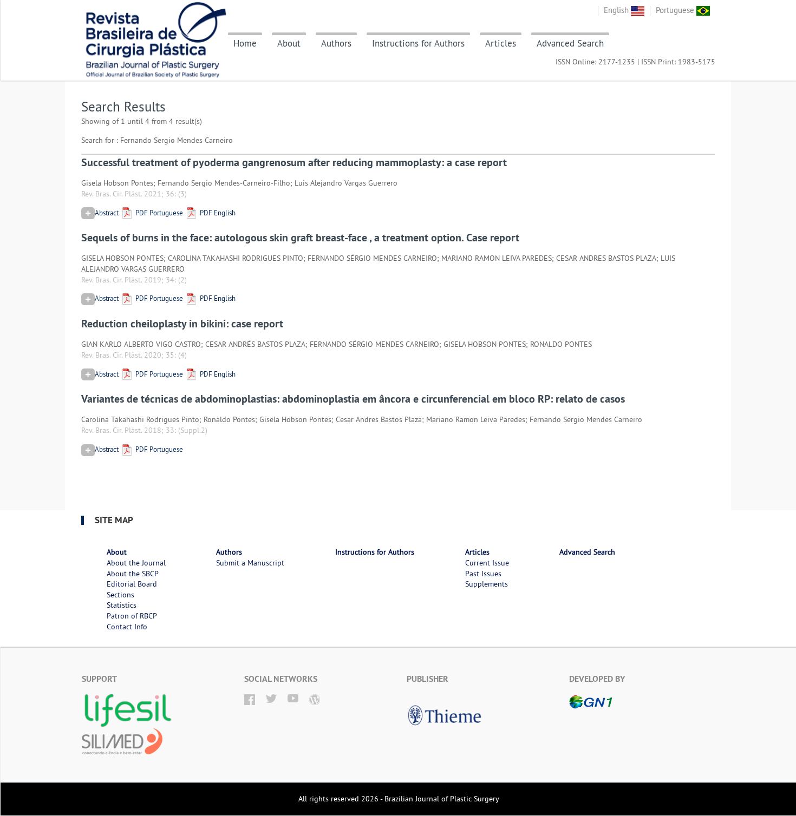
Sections (120, 595)
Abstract (107, 212)
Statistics (121, 605)
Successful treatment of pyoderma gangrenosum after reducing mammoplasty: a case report (294, 162)
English (617, 10)
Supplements (486, 584)
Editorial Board (132, 584)
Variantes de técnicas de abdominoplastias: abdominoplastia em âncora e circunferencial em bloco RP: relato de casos (353, 399)
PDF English (217, 212)
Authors (336, 43)
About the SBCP (133, 573)
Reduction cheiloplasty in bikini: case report (182, 324)
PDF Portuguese (158, 212)
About (289, 43)
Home (245, 43)
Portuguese (676, 10)
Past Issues (483, 573)
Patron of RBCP (132, 616)
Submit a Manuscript (250, 563)
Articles (500, 43)
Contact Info (127, 626)
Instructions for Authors (418, 43)
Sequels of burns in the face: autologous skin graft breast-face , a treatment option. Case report (300, 238)
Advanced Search (570, 43)
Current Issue (487, 563)
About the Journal (136, 563)
